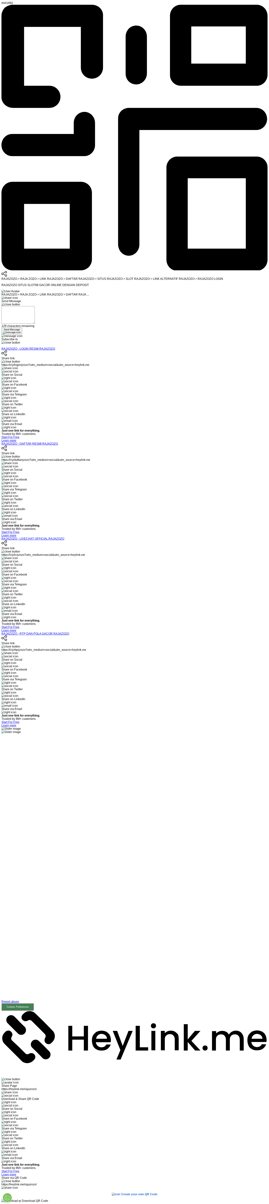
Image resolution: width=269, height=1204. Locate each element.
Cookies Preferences (18, 1006)
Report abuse (10, 1001)
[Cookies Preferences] (7, 1197)
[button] (134, 872)
